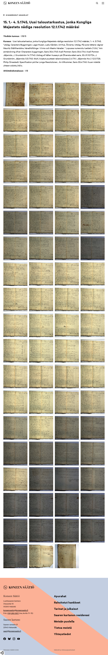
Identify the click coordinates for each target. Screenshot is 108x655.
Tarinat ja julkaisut (66, 609)
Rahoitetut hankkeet (67, 602)
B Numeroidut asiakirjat (17, 15)
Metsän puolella (64, 621)
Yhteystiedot (62, 634)
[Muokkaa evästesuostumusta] (2, 653)
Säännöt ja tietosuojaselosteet (64, 650)
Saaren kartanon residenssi (71, 615)
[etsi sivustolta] (97, 3)
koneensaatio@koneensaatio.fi (15, 610)
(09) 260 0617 (13, 613)
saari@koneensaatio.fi (12, 631)
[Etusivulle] (33, 3)
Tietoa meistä (63, 627)
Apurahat (60, 596)
